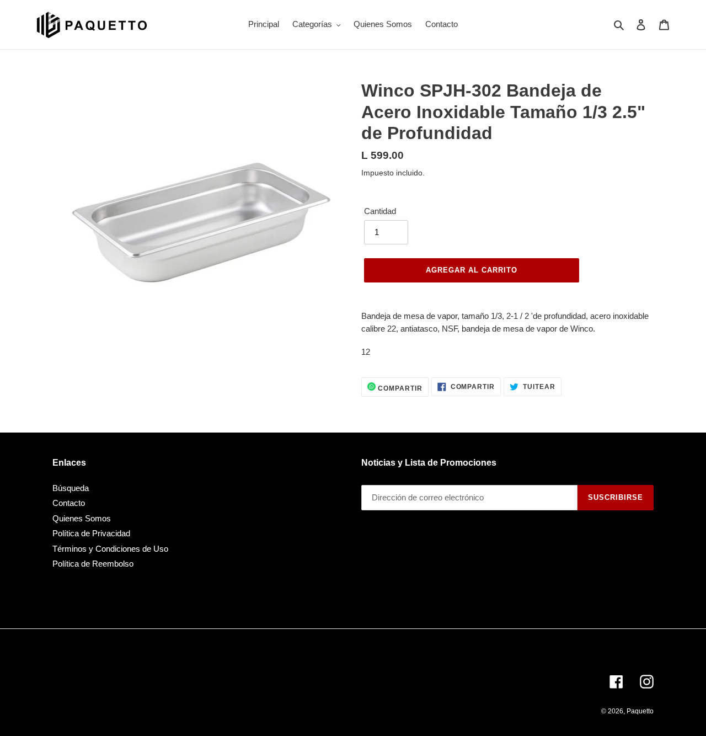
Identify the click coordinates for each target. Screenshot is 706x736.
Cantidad (380, 211)
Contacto (68, 503)
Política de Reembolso (92, 563)
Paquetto (640, 711)
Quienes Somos (81, 518)
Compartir (399, 388)
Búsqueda (70, 488)
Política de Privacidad (91, 533)
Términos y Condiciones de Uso (110, 548)
